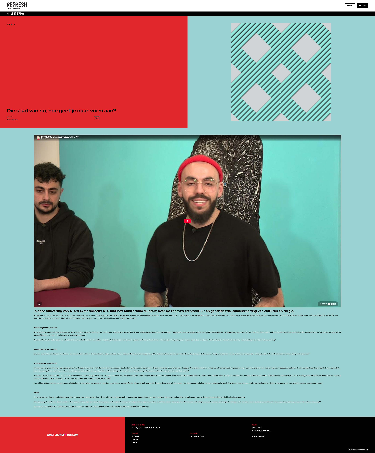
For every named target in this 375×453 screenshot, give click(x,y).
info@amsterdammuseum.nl (261, 431)
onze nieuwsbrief (151, 428)
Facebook (135, 439)
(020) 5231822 (256, 428)
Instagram (135, 436)
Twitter (134, 442)
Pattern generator (197, 436)
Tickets (350, 5)
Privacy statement (258, 436)
